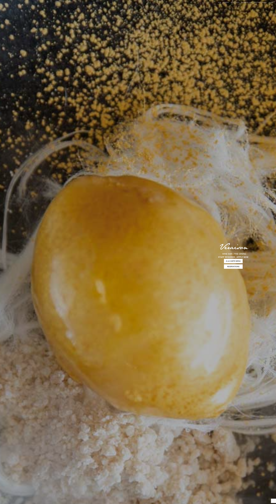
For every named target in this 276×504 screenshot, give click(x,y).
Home (219, 2)
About (232, 2)
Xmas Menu (257, 2)
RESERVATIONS (233, 266)
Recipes (264, 2)
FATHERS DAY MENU (246, 2)
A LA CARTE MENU (233, 261)
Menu (238, 2)
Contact (271, 2)
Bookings (226, 2)
